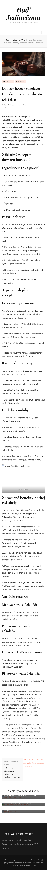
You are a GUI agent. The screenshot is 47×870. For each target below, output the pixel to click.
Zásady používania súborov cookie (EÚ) (20, 844)
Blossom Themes (22, 862)
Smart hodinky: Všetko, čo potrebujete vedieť (21, 795)
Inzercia (5, 848)
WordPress (40, 862)
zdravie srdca (19, 526)
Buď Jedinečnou (23, 14)
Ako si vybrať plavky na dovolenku (17, 803)
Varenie (20, 82)
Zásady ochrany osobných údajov (17, 840)
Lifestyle (8, 82)
